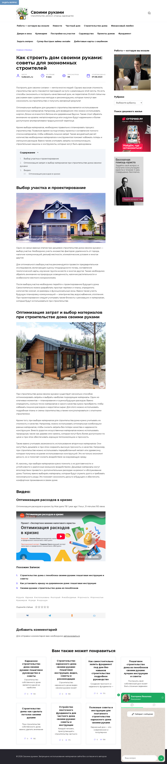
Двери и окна (24, 33)
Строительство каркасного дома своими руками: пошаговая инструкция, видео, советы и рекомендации (66, 670)
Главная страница (24, 50)
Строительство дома (95, 26)
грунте (21, 597)
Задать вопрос (25, 41)
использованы (42, 597)
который (56, 597)
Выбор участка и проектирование (41, 159)
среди (33, 600)
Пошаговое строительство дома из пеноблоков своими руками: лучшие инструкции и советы (136, 669)
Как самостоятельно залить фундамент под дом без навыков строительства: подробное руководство (101, 670)
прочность (84, 597)
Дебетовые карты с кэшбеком (91, 41)
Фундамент (124, 33)
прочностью (97, 597)
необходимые (69, 597)
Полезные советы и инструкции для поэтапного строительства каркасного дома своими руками (101, 715)
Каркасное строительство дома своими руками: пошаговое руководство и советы (31, 668)
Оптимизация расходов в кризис (44, 174)
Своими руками (47, 12)
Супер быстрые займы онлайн (53, 41)
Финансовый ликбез (122, 26)
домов (30, 597)
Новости (57, 26)
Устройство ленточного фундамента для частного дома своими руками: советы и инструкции (66, 716)
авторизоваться (72, 636)
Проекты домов (106, 33)
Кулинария (41, 33)
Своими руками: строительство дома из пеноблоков (49, 588)
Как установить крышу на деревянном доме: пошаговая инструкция (58, 583)
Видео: (27, 170)
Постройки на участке (63, 33)
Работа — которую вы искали (33, 26)
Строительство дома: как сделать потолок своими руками (31, 713)
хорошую (43, 600)
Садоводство (86, 33)
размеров (22, 600)
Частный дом (73, 26)
